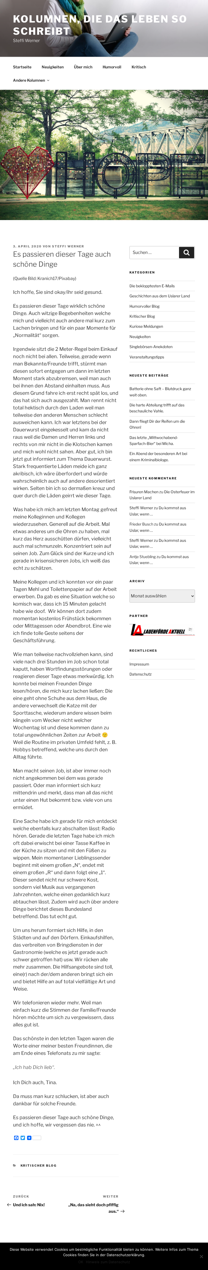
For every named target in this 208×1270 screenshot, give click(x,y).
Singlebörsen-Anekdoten (151, 346)
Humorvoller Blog (144, 306)
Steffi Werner (68, 246)
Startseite (22, 67)
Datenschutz (140, 674)
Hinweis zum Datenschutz (108, 1262)
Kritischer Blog (39, 1165)
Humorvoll (112, 67)
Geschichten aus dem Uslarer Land (159, 296)
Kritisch (139, 67)
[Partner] (162, 634)
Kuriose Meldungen (146, 326)
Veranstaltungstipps (146, 357)
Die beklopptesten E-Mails (152, 286)
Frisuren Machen (143, 491)
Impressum (139, 664)
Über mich (83, 67)
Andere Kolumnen (29, 80)
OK (80, 1262)
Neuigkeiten (53, 67)
